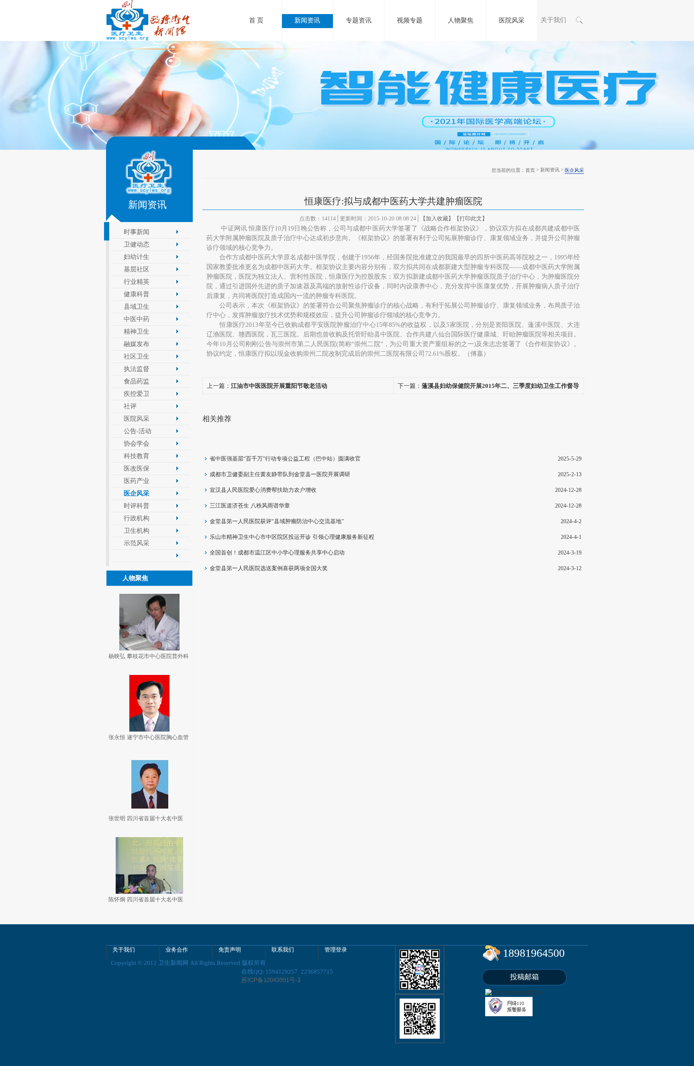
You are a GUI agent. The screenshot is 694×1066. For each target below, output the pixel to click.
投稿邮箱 (524, 977)
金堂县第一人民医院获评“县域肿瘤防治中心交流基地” (277, 521)
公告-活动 (137, 431)
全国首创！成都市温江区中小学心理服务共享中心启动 (277, 553)
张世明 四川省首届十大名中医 (145, 818)
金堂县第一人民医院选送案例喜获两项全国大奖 (269, 568)
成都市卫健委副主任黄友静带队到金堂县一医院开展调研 (280, 474)
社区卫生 (136, 356)
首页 (530, 170)
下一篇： (488, 388)
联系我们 (282, 950)
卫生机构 (136, 530)
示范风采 (136, 543)
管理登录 (336, 950)
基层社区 (136, 269)
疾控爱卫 (136, 393)
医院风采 (136, 418)
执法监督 (136, 368)
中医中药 (136, 319)
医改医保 (136, 468)
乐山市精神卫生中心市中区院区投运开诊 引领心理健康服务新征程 (292, 537)
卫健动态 (136, 244)
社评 (130, 406)
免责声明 (229, 950)
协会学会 (136, 443)
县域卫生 (136, 306)
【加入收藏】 (437, 219)
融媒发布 (136, 343)
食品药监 (136, 381)
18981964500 (534, 953)
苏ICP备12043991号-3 (270, 979)
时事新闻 (136, 231)
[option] (347, 95)
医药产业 (136, 480)
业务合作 (176, 950)
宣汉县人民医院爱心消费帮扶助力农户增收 (263, 490)
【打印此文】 (471, 219)
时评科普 (136, 505)
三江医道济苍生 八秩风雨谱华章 (250, 506)
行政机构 (136, 518)
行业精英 (136, 281)
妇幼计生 (136, 256)
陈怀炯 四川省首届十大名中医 (145, 900)
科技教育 (136, 455)
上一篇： (267, 386)
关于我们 (553, 19)
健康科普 (136, 294)
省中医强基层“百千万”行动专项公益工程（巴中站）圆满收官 (285, 459)
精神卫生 (136, 331)
